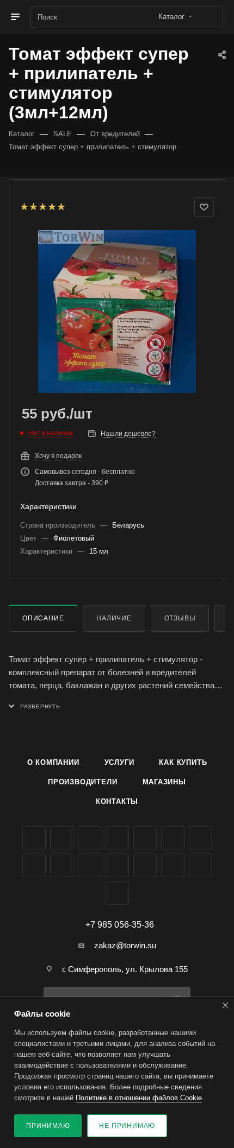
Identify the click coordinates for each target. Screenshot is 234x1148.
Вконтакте (34, 837)
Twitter (89, 837)
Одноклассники (200, 837)
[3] (42, 206)
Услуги (119, 762)
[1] (23, 206)
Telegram (145, 837)
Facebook (61, 837)
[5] (60, 206)
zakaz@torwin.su (125, 945)
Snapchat (200, 865)
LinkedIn (117, 893)
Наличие (114, 618)
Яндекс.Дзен (117, 865)
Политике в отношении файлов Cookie (139, 1098)
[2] (33, 206)
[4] (51, 206)
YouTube (172, 837)
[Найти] (209, 17)
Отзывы (180, 618)
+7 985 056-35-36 (119, 925)
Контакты (117, 801)
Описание (43, 618)
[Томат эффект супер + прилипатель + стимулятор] (117, 311)
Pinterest (172, 865)
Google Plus (34, 865)
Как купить (183, 762)
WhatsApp (89, 865)
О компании (53, 762)
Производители (82, 782)
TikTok (145, 865)
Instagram (117, 837)
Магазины (164, 782)
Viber (61, 865)
